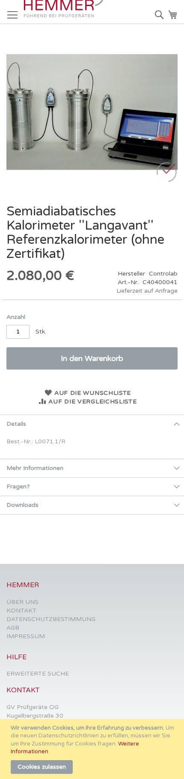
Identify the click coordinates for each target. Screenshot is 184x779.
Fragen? (18, 486)
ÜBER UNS (22, 602)
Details (16, 423)
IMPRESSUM (25, 636)
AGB (12, 627)
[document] (93, 749)
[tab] (92, 424)
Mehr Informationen (34, 468)
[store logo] (66, 12)
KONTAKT (21, 610)
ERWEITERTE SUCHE (37, 673)
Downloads (22, 505)
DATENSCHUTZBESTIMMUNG (50, 619)
